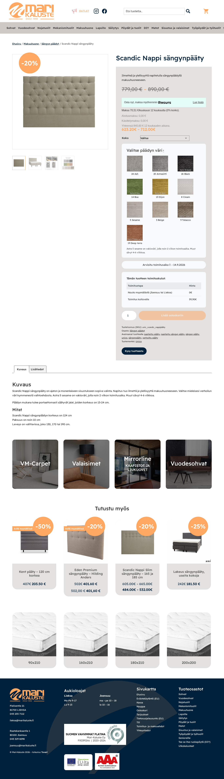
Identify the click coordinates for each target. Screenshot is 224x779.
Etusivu (16, 43)
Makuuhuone (84, 28)
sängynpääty (135, 337)
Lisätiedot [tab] (37, 369)
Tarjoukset (142, 714)
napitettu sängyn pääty (172, 334)
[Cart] (207, 11)
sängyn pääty (192, 334)
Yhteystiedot (144, 730)
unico (124, 337)
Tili (138, 722)
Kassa (140, 702)
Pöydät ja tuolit (131, 28)
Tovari (44, 752)
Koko (125, 138)
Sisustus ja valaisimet (175, 28)
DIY (146, 28)
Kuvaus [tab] (21, 369)
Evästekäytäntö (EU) (148, 698)
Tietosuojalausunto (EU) (150, 718)
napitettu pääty (152, 334)
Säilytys (113, 28)
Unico (139, 341)
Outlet (84, 10)
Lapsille (101, 28)
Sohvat (11, 28)
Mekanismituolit (63, 28)
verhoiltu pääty (150, 337)
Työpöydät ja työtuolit (206, 28)
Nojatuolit (43, 28)
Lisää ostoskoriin (172, 315)
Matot (155, 28)
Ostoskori (142, 710)
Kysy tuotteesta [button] (134, 351)
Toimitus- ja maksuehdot (150, 726)
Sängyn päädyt (50, 43)
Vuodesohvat (26, 28)
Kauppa (141, 706)
